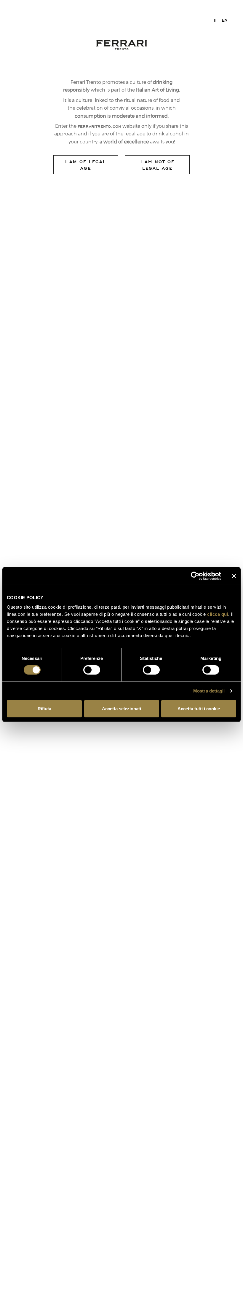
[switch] (91, 670)
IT (215, 20)
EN (225, 20)
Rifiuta (44, 708)
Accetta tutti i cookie (199, 708)
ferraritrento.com (99, 126)
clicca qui (217, 613)
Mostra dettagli (209, 690)
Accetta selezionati (121, 708)
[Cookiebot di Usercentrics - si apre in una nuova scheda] (195, 576)
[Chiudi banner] (234, 576)
